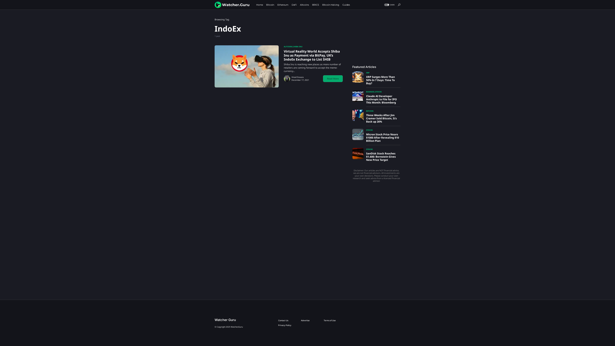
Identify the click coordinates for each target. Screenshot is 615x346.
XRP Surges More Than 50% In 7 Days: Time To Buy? (380, 80)
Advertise (305, 320)
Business (370, 92)
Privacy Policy (284, 325)
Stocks (378, 92)
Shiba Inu (297, 46)
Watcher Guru (225, 320)
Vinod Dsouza (297, 77)
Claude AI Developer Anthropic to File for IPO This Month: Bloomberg (381, 99)
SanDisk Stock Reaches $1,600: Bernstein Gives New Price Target (381, 156)
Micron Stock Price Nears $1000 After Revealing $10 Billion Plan (382, 137)
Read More (333, 78)
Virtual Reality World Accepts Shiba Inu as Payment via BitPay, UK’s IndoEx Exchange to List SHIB (312, 55)
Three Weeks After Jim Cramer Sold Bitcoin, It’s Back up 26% (381, 118)
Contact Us (283, 320)
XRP (367, 72)
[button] (389, 5)
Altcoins (288, 46)
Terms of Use (330, 320)
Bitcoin (369, 111)
